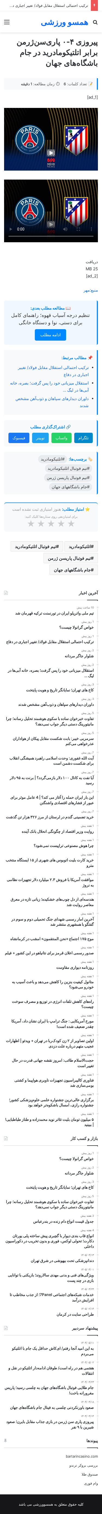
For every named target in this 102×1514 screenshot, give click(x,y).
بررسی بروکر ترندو (83, 1465)
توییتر (40, 437)
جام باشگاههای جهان (72, 570)
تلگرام (83, 437)
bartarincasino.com (82, 1456)
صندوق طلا (90, 1474)
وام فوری (91, 1483)
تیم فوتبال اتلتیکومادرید (35, 546)
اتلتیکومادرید (80, 546)
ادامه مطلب (50, 334)
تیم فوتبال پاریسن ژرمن (69, 558)
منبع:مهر (91, 290)
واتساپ (61, 437)
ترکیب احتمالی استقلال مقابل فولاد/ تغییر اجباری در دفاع (45, 5)
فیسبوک (19, 437)
